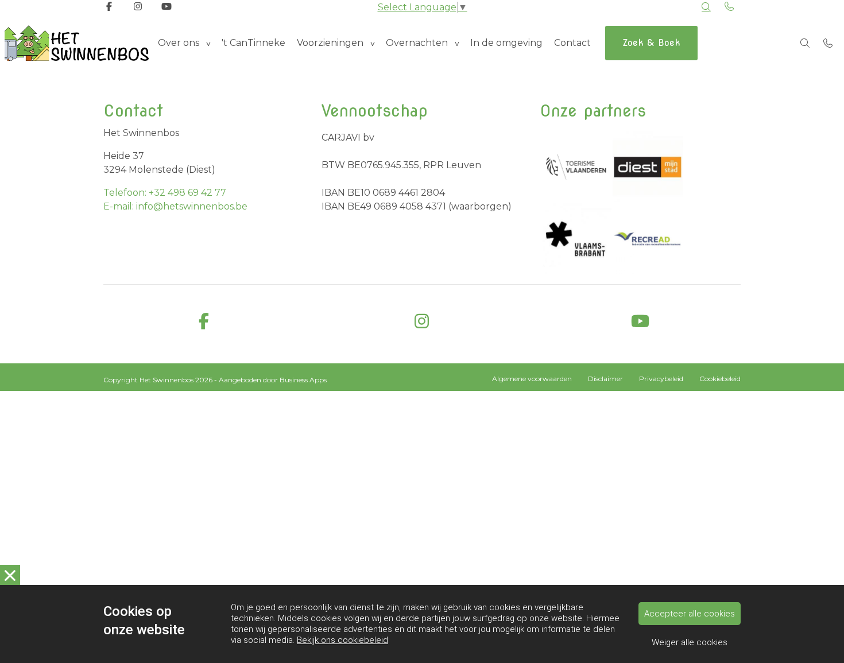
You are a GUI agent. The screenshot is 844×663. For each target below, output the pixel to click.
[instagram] (422, 321)
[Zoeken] (706, 6)
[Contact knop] (729, 7)
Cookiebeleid (720, 378)
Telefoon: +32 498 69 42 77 (164, 192)
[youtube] (640, 321)
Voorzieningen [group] (330, 42)
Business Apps (303, 379)
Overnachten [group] (417, 42)
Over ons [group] (178, 42)
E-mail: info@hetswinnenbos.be (175, 206)
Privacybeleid (661, 378)
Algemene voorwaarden (532, 378)
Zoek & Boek (651, 42)
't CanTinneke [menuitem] (253, 42)
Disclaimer (605, 378)
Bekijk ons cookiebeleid (342, 640)
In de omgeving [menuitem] (506, 42)
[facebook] (203, 321)
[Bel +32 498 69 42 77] (827, 43)
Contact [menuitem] (572, 42)
